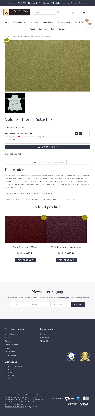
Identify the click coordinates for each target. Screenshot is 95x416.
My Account (46, 329)
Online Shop (17, 22)
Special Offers (49, 22)
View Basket (45, 338)
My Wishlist (44, 341)
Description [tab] (37, 162)
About (32, 28)
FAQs (7, 338)
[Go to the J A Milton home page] (16, 12)
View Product (25, 260)
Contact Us (9, 341)
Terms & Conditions (13, 345)
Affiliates (8, 348)
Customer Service (14, 329)
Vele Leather (28, 37)
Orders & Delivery (12, 334)
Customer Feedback (47, 28)
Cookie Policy (10, 355)
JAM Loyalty (35, 22)
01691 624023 (21, 2)
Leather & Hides (16, 37)
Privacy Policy (10, 352)
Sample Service (64, 22)
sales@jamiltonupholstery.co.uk (75, 2)
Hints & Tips (79, 22)
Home (6, 22)
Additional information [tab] (55, 162)
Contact (62, 28)
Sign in (42, 334)
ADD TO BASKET (48, 147)
